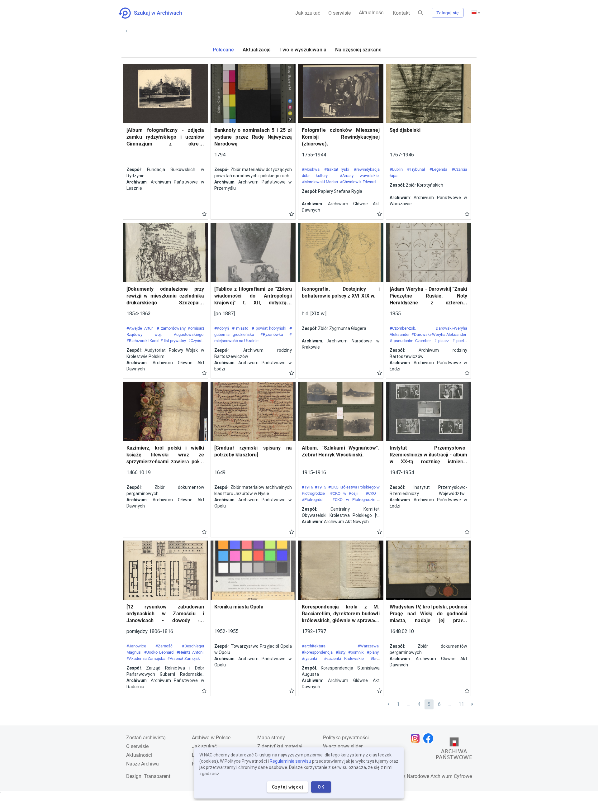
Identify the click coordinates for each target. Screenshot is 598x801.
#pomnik (356, 652)
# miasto (240, 328)
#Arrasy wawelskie (359, 175)
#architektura (313, 646)
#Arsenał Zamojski (184, 658)
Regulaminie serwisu (290, 761)
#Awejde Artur (139, 328)
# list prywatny (173, 340)
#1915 (320, 487)
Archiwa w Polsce (211, 738)
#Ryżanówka (271, 334)
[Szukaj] (421, 13)
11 (461, 704)
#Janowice (136, 646)
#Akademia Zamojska (145, 658)
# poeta (459, 340)
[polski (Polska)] (476, 13)
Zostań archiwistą (146, 738)
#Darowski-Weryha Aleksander (438, 334)
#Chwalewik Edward (358, 181)
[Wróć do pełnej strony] (126, 31)
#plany (373, 652)
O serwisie (339, 13)
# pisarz (441, 340)
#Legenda (438, 169)
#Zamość (164, 646)
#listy (340, 652)
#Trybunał (416, 169)
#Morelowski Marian (320, 181)
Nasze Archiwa (142, 764)
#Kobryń (221, 328)
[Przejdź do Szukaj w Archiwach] (156, 13)
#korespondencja (317, 652)
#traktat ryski (336, 169)
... (408, 704)
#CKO (372, 493)
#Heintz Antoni (190, 652)
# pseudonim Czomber (410, 340)
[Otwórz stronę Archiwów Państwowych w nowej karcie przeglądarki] (454, 749)
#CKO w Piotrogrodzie (355, 499)
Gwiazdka (204, 214)
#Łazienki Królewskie (344, 658)
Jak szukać (307, 13)
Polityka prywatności (346, 738)
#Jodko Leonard (158, 652)
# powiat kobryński (269, 328)
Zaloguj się (447, 12)
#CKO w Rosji (345, 493)
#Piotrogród (314, 499)
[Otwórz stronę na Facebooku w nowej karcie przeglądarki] (429, 738)
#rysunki (309, 658)
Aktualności (372, 13)
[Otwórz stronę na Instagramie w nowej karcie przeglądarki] (416, 738)
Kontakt (401, 13)
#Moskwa (311, 169)
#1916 (307, 487)
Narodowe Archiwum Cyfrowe (439, 776)
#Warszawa (368, 646)
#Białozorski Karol (142, 340)
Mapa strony (271, 738)
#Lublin (396, 169)
